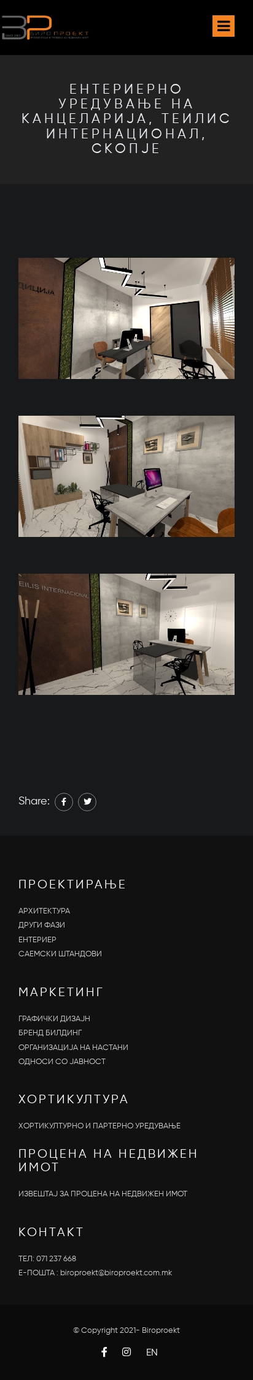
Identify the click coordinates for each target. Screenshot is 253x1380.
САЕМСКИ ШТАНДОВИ (60, 954)
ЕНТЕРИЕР (37, 940)
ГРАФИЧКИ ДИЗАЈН (54, 1019)
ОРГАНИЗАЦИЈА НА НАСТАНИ (73, 1048)
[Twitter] (87, 802)
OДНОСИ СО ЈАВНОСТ (62, 1062)
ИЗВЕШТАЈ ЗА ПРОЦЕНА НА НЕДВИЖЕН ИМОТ (102, 1194)
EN (152, 1353)
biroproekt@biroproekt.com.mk (116, 1273)
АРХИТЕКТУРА (44, 911)
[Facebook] (64, 802)
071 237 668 (56, 1259)
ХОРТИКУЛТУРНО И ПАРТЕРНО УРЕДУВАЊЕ (99, 1126)
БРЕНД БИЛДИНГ (50, 1033)
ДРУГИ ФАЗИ (41, 925)
